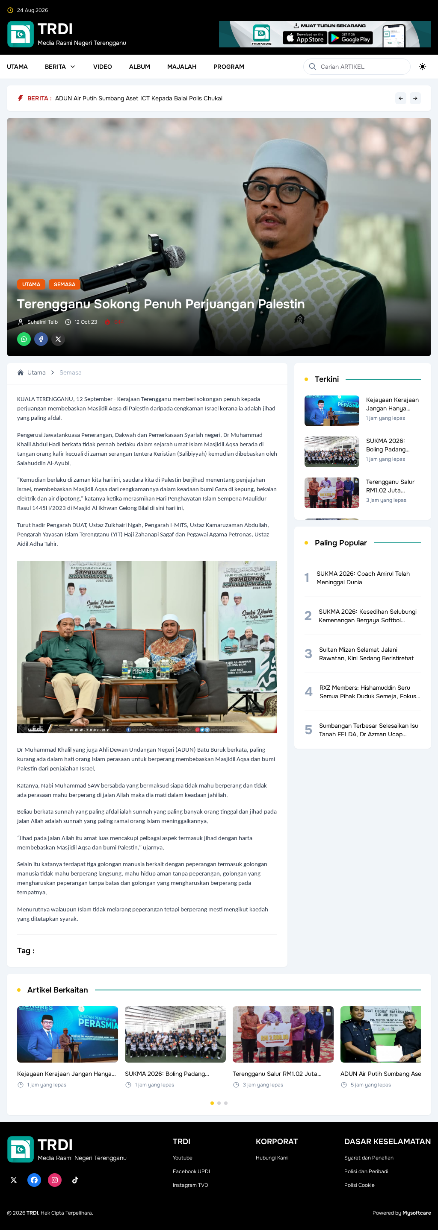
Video (102, 66)
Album (139, 66)
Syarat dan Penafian (369, 1157)
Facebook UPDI (191, 1171)
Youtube (182, 1157)
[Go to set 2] (219, 1103)
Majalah (181, 66)
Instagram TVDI (191, 1185)
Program (228, 66)
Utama (17, 66)
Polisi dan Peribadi (366, 1171)
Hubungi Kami (272, 1157)
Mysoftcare (416, 1213)
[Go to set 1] (212, 1103)
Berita (55, 66)
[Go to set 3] (226, 1103)
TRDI (32, 1213)
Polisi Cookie (359, 1185)
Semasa (64, 284)
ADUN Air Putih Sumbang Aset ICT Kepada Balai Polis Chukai (138, 98)
